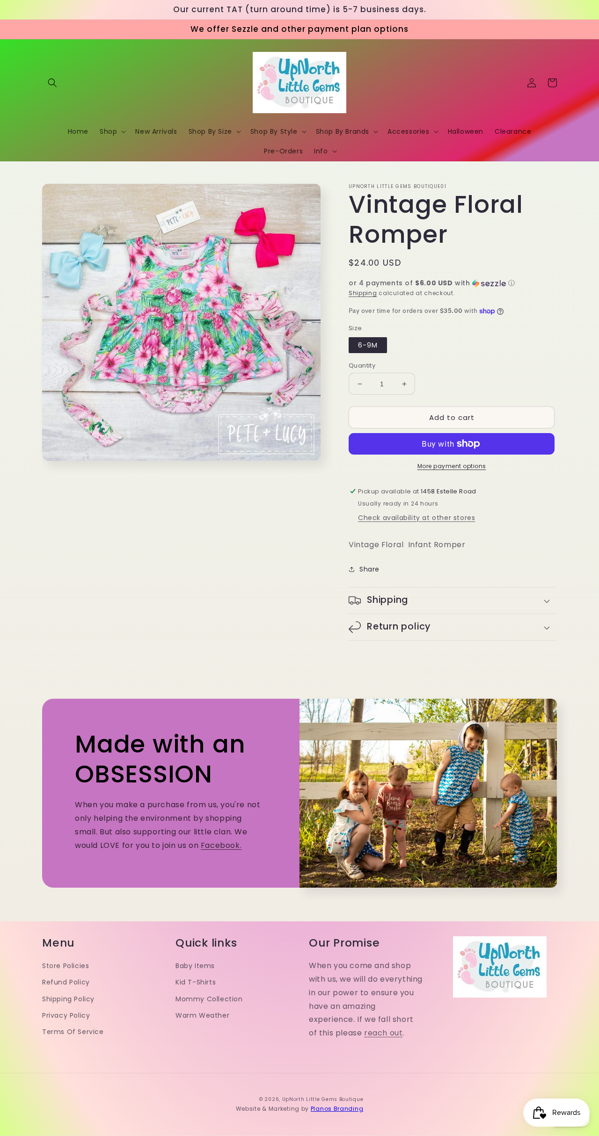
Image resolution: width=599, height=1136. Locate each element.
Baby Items (195, 965)
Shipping (363, 293)
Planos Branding (337, 1109)
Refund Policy (66, 982)
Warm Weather (202, 1015)
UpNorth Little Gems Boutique (323, 1099)
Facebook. (221, 845)
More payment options (451, 466)
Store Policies (65, 965)
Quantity (362, 365)
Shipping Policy (68, 999)
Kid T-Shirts (195, 982)
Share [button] (369, 569)
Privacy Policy (66, 1015)
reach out (383, 1032)
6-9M (368, 345)
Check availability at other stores (416, 517)
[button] (52, 82)
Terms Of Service (73, 1031)
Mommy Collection (209, 999)
